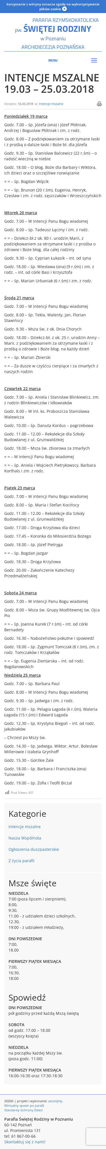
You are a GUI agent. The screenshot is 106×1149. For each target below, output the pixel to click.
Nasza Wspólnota (24, 838)
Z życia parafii (21, 860)
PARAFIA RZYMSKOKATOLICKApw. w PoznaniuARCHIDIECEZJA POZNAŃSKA (53, 33)
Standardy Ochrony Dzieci (23, 1110)
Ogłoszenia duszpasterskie (33, 849)
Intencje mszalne (51, 104)
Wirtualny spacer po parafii (24, 1105)
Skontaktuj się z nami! (25, 1141)
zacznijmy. (55, 1101)
